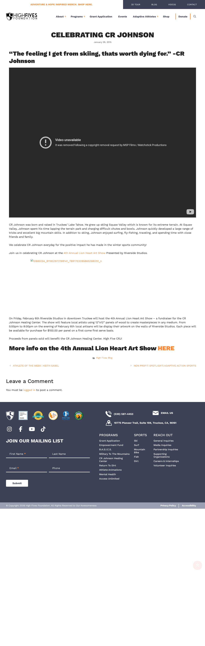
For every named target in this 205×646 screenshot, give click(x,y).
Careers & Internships (166, 461)
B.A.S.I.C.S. (105, 449)
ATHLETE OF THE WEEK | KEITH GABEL (36, 365)
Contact (192, 4)
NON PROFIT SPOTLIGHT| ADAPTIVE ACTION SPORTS (165, 365)
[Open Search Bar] (194, 16)
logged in (29, 389)
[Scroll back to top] (196, 602)
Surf (136, 445)
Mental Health (107, 474)
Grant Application (101, 16)
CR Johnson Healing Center (111, 460)
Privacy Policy (168, 505)
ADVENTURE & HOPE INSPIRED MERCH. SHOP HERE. (61, 4)
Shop (166, 16)
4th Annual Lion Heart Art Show (84, 253)
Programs (77, 16)
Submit (17, 483)
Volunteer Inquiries (165, 465)
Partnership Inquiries (166, 449)
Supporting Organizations (162, 455)
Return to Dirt (107, 465)
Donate (182, 16)
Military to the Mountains (114, 453)
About (60, 16)
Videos (172, 4)
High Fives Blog (104, 358)
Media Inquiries (162, 445)
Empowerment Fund (111, 445)
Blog (154, 4)
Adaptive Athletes (144, 16)
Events (122, 16)
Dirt (136, 461)
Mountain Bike (139, 451)
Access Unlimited (109, 478)
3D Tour (135, 4)
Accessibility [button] (189, 505)
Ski (135, 440)
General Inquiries (163, 440)
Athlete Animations (110, 469)
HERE (166, 348)
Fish (136, 456)
